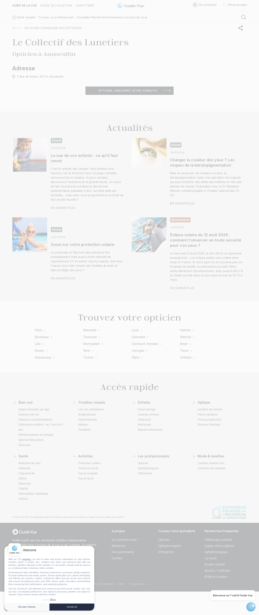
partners (26, 559)
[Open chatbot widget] (250, 606)
